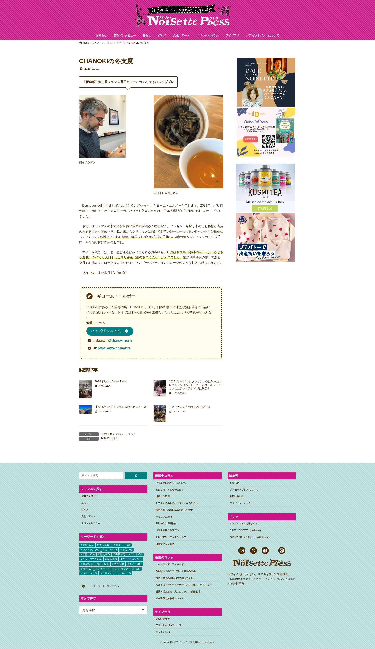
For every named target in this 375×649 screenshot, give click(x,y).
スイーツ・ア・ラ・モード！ (171, 564)
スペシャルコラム (90, 523)
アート (137, 554)
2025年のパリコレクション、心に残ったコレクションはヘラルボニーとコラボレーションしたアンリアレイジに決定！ (195, 385)
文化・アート (88, 516)
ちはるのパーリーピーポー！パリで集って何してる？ (184, 585)
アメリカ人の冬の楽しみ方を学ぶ (189, 406)
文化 (88, 545)
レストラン (91, 549)
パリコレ (90, 573)
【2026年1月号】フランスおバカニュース (120, 406)
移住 (127, 549)
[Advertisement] (265, 327)
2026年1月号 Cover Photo (111, 381)
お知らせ (234, 482)
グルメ (131, 434)
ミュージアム (92, 559)
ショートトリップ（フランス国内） (119, 568)
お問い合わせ (237, 496)
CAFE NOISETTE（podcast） (246, 530)
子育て (89, 554)
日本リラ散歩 (163, 496)
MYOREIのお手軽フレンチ (170, 598)
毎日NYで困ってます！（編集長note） (250, 537)
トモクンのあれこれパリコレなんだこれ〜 (178, 503)
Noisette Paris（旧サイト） (245, 523)
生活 (104, 545)
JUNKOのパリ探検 (166, 523)
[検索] (136, 475)
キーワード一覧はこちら (107, 586)
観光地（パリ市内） (96, 563)
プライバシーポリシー (241, 503)
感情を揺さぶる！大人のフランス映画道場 (178, 591)
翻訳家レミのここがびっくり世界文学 (176, 571)
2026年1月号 (111, 438)
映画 (87, 568)
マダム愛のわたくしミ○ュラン (172, 482)
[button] (109, 331)
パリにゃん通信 (164, 516)
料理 (119, 563)
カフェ (111, 549)
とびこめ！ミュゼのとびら (170, 489)
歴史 (105, 554)
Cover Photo (163, 618)
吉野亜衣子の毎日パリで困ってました (176, 578)
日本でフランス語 (165, 544)
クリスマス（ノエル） (117, 573)
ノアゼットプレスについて (244, 489)
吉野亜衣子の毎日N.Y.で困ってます (174, 510)
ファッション (131, 559)
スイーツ (123, 545)
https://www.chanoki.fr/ (114, 348)
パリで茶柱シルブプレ (112, 434)
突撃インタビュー (90, 496)
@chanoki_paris (120, 340)
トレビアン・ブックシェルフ (171, 537)
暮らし (84, 503)
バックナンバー (164, 632)
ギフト (135, 563)
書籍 (120, 554)
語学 (112, 559)
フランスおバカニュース (168, 625)
